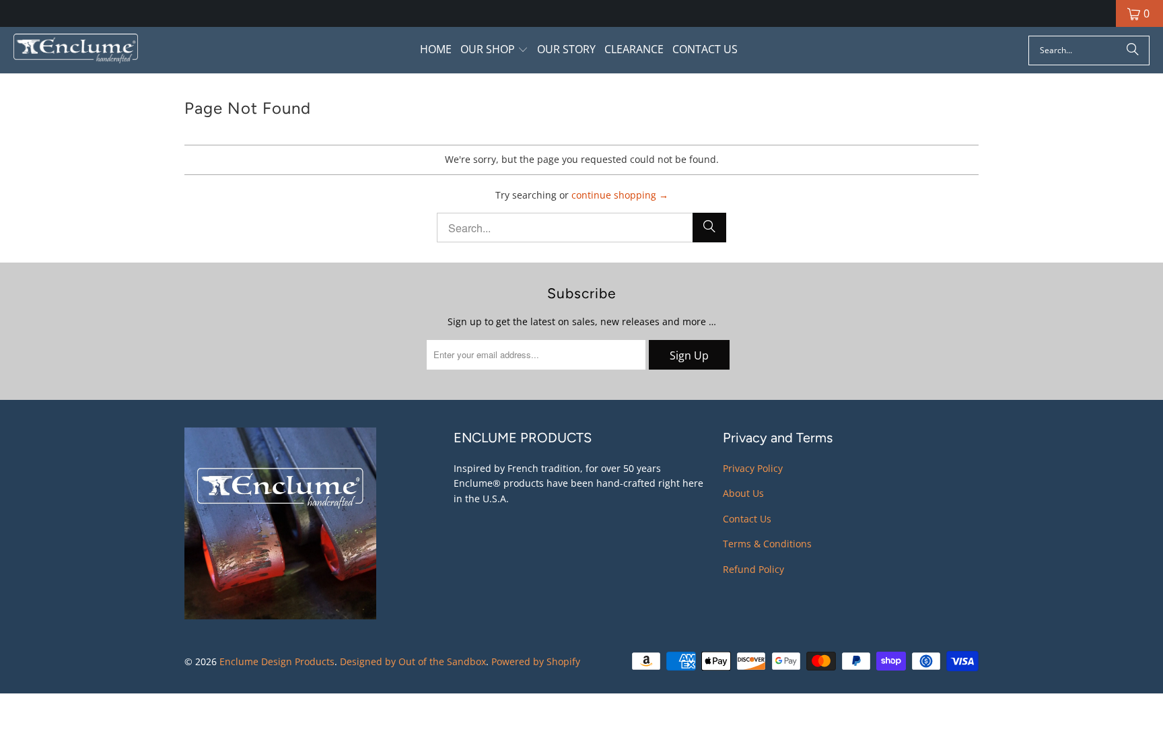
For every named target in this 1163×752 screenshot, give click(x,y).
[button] (494, 50)
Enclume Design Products (276, 661)
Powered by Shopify (535, 661)
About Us (743, 493)
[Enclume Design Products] (75, 50)
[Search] (1133, 50)
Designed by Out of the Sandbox (413, 661)
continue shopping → (619, 195)
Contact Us (747, 518)
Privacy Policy (753, 468)
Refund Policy (753, 569)
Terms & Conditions (767, 543)
